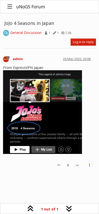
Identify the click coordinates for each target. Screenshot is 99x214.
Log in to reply (83, 42)
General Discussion (26, 32)
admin (18, 59)
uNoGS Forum (30, 7)
